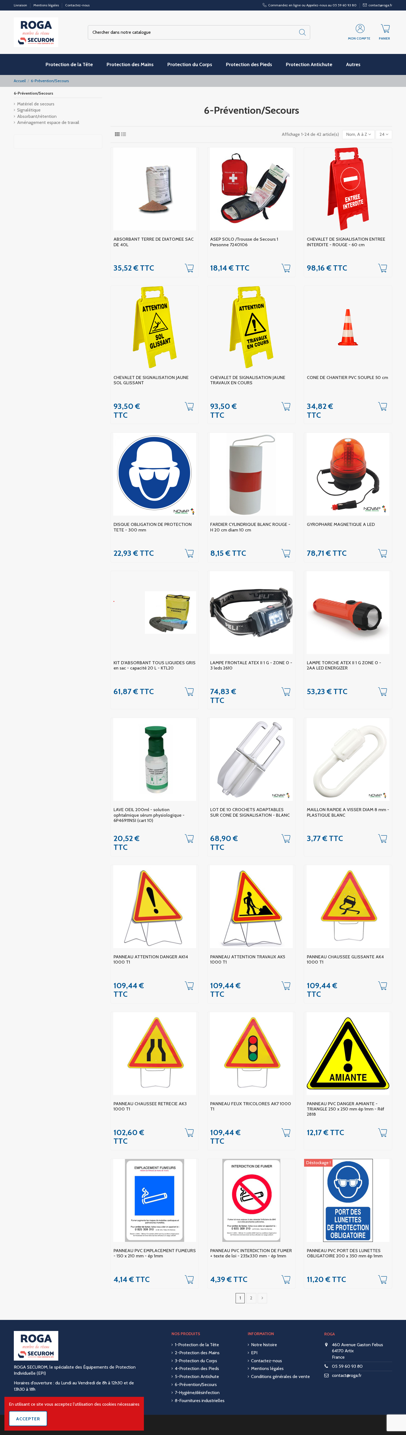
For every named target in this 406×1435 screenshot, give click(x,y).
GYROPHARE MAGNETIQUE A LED (341, 524)
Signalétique (29, 110)
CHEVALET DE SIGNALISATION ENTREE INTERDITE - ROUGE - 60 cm (346, 242)
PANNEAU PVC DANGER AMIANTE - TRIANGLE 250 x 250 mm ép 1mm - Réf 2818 (345, 1109)
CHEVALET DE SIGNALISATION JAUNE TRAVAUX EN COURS (247, 380)
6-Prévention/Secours (33, 93)
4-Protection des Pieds (197, 1368)
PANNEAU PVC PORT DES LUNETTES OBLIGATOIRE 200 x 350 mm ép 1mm (345, 1253)
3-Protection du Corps (196, 1360)
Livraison (21, 5)
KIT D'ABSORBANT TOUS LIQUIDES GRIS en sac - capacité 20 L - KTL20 (155, 665)
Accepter (28, 1418)
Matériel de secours (35, 104)
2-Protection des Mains (197, 1352)
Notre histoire (264, 1344)
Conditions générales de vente (280, 1376)
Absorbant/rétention (37, 116)
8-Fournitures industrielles (200, 1400)
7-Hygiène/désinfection (197, 1392)
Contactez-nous (77, 5)
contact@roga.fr (347, 1375)
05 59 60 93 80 (347, 1366)
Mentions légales (46, 5)
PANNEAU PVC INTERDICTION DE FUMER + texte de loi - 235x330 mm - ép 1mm (251, 1253)
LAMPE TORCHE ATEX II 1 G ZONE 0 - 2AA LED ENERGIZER (344, 665)
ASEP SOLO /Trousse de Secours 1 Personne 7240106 (244, 242)
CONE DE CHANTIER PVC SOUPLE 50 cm (347, 377)
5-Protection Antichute (197, 1376)
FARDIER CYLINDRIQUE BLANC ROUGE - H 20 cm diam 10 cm (250, 527)
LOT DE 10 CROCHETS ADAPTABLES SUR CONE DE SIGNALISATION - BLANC (250, 812)
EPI (254, 1352)
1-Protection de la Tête (197, 1344)
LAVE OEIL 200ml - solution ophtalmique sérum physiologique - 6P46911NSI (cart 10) (149, 815)
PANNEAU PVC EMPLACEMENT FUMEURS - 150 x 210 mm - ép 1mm (155, 1253)
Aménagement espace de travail (48, 122)
